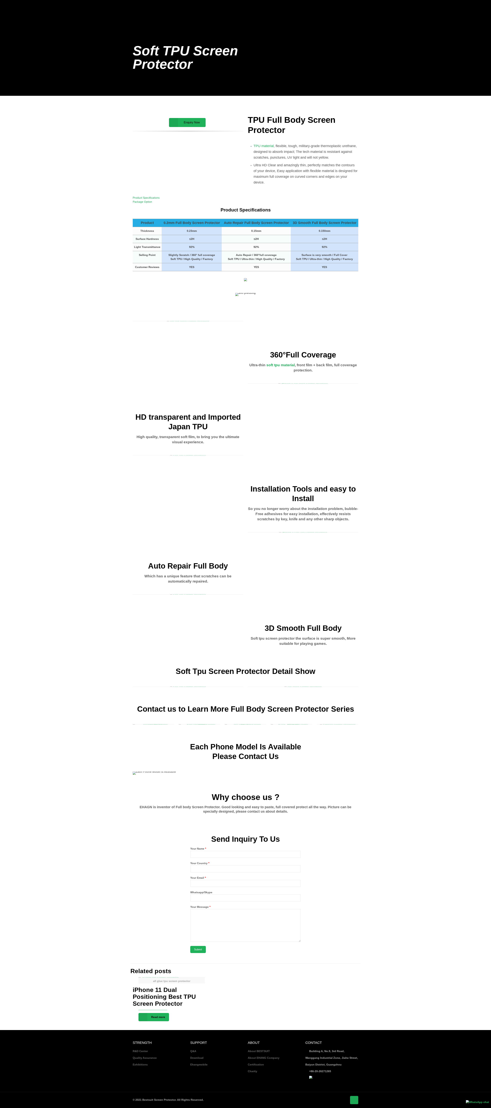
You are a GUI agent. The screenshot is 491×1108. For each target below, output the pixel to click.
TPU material (264, 146)
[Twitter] (468, 5)
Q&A (193, 1051)
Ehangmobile (199, 1064)
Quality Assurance (145, 1057)
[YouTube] (474, 5)
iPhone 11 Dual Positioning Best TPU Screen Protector (164, 996)
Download (196, 1057)
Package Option (142, 201)
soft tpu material (280, 365)
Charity (252, 1071)
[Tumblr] (484, 5)
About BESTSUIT (259, 1051)
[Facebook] (463, 5)
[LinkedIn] (479, 5)
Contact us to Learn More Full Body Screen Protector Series (245, 709)
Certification (256, 1064)
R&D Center (140, 1051)
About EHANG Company (263, 1057)
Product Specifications (146, 197)
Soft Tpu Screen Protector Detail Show (245, 671)
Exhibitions (140, 1064)
